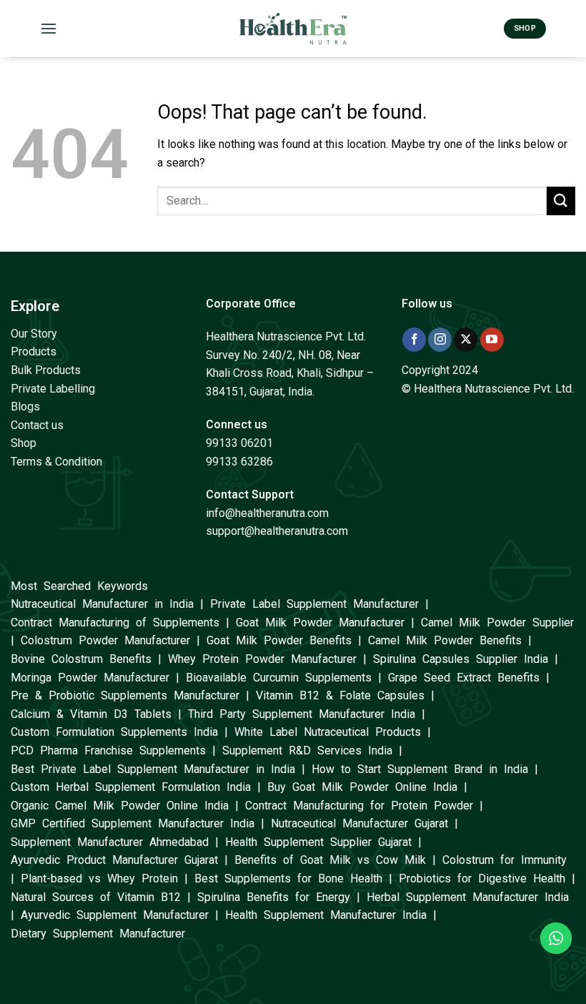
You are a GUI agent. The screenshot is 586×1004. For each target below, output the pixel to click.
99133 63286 (239, 461)
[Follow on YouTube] (492, 340)
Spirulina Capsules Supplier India (460, 659)
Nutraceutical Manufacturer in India (102, 604)
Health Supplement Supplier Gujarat (318, 842)
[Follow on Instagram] (440, 340)
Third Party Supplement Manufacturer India (301, 714)
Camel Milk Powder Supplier (497, 622)
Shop (23, 443)
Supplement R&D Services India (307, 750)
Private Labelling (53, 388)
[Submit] (561, 201)
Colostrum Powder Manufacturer (105, 640)
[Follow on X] (465, 340)
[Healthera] (293, 28)
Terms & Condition (56, 461)
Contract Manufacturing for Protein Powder (359, 805)
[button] (48, 28)
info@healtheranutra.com (267, 513)
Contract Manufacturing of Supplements (115, 622)
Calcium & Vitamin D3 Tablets (91, 714)
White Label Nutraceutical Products (327, 732)
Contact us (37, 425)
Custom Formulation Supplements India (114, 732)
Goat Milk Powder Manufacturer (320, 622)
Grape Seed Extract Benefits (464, 677)
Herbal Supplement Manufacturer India (468, 897)
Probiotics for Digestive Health (482, 878)
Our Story (34, 333)
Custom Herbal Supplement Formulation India (131, 787)
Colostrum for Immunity (504, 860)
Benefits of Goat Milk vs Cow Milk (330, 860)
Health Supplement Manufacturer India (326, 915)
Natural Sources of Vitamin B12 (96, 897)
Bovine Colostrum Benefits (81, 659)
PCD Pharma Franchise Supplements (108, 750)
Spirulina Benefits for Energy (273, 897)
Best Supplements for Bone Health (288, 878)
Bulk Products (46, 370)
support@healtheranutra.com (277, 531)
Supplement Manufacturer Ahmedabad (110, 842)
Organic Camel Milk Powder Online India (120, 805)
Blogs (25, 406)
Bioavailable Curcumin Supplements (279, 677)
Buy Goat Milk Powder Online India (362, 787)
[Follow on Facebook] (414, 340)
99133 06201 (239, 443)
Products (33, 351)
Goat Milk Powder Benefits (279, 640)
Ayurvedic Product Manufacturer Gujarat (114, 860)
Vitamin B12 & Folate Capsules (340, 695)
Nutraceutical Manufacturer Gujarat (359, 823)
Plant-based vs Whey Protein (99, 878)
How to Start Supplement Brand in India (420, 769)
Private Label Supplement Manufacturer (314, 604)
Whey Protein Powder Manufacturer (262, 659)
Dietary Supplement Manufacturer (98, 933)
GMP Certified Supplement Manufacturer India (132, 823)
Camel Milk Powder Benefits (445, 640)
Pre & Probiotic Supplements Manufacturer (125, 695)
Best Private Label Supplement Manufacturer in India (153, 769)
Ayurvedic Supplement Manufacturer (115, 915)
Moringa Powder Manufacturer (90, 677)
